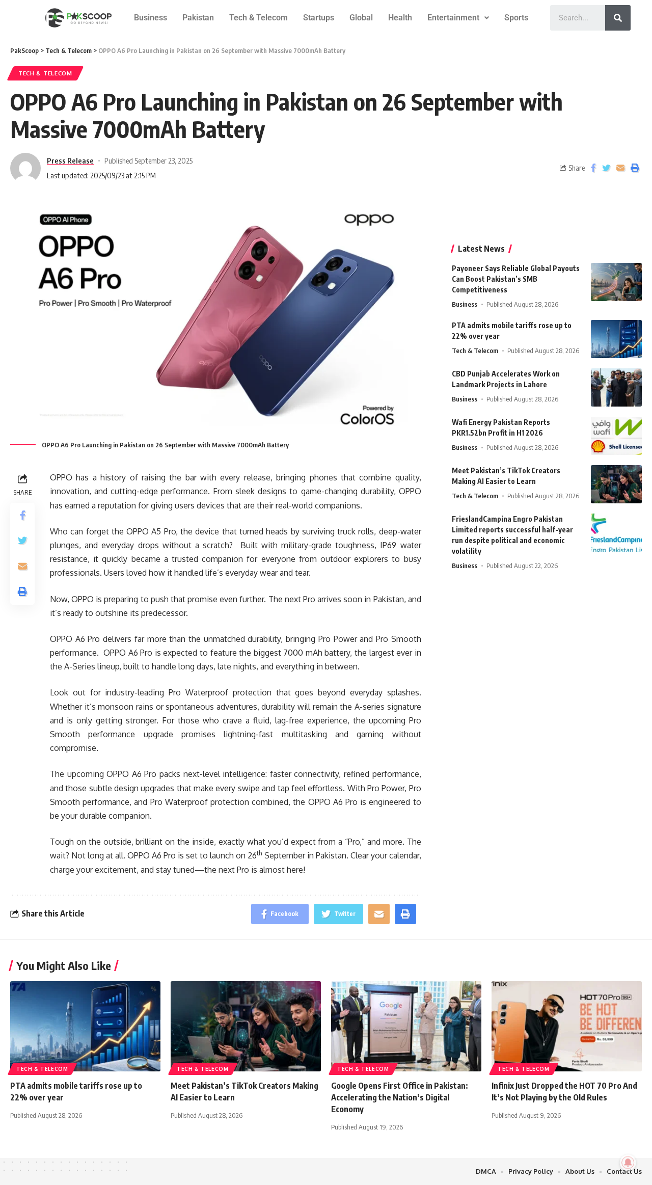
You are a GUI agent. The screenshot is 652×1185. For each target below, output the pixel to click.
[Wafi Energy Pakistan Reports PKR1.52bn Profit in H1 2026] (616, 436)
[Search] (618, 18)
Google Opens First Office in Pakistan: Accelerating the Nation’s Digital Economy (399, 1097)
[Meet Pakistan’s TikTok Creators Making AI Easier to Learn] (616, 484)
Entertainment (453, 17)
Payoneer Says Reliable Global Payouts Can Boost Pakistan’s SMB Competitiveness (516, 279)
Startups (318, 17)
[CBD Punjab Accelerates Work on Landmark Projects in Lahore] (616, 387)
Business (150, 17)
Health (400, 17)
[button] (458, 18)
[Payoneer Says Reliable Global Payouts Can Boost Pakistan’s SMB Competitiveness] (616, 282)
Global (361, 17)
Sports (516, 17)
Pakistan (198, 17)
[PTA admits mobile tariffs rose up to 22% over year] (616, 339)
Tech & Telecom (258, 17)
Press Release (70, 160)
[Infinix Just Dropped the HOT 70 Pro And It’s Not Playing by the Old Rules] (567, 1026)
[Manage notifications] (628, 1162)
